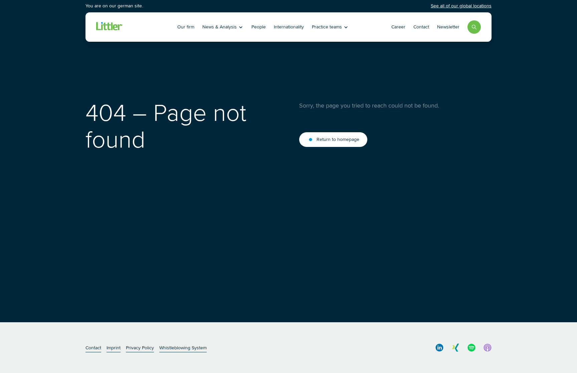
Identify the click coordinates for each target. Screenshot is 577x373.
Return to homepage (338, 139)
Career (398, 27)
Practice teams (327, 27)
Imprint (114, 348)
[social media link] (439, 348)
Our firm (185, 27)
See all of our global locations (461, 6)
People (258, 27)
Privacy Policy (140, 348)
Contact (421, 27)
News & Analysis (219, 27)
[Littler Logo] (134, 27)
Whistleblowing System (183, 348)
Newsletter (448, 27)
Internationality (289, 27)
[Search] (474, 27)
